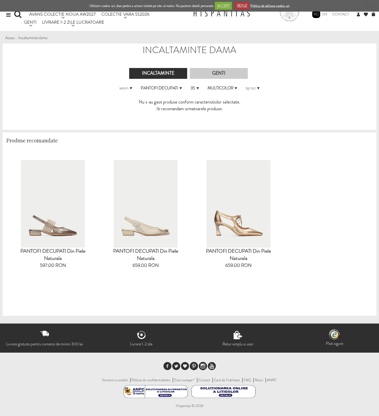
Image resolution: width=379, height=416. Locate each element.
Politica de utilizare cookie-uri (270, 5)
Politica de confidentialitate (150, 380)
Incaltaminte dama (32, 38)
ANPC (272, 380)
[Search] (18, 16)
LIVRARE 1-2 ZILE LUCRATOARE (73, 22)
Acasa (10, 38)
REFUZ (242, 5)
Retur (259, 380)
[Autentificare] (360, 14)
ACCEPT (223, 5)
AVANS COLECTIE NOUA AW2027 (62, 14)
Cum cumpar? (184, 380)
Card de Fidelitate (227, 380)
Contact (340, 14)
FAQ (247, 380)
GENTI (30, 22)
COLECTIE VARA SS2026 (125, 14)
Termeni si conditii (115, 380)
